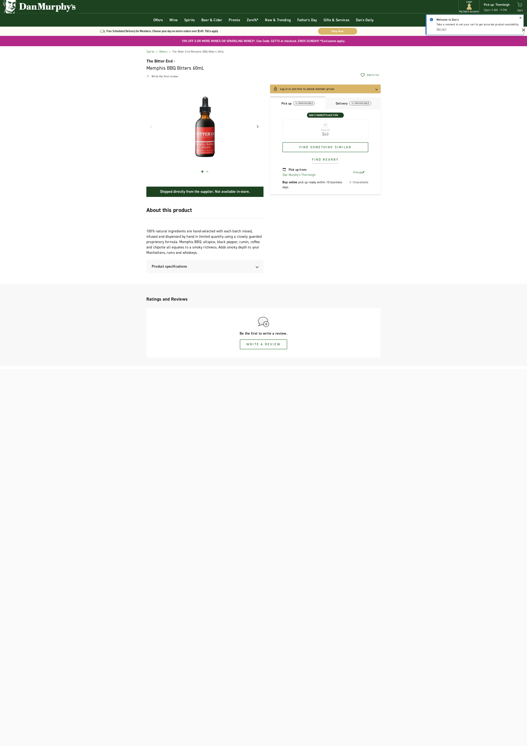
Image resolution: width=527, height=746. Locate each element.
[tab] (297, 102)
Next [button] (256, 127)
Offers (158, 20)
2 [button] (207, 171)
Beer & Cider (211, 20)
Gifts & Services (336, 20)
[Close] (520, 17)
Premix (234, 20)
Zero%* (252, 20)
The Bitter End (160, 61)
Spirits (189, 20)
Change (357, 172)
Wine (173, 20)
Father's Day (307, 20)
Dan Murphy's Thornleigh (299, 175)
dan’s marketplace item (323, 115)
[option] (205, 127)
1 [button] (202, 171)
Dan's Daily (365, 20)
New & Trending (278, 20)
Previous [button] (149, 127)
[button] (469, 6)
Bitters (163, 52)
